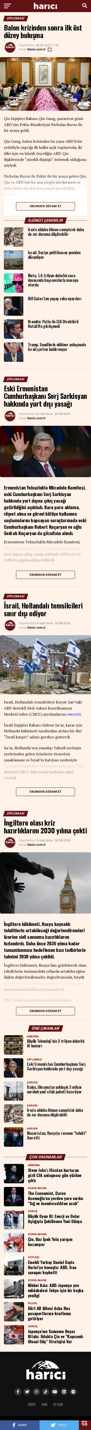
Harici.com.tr (36, 49)
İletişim (58, 1404)
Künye (32, 1404)
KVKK (44, 1404)
